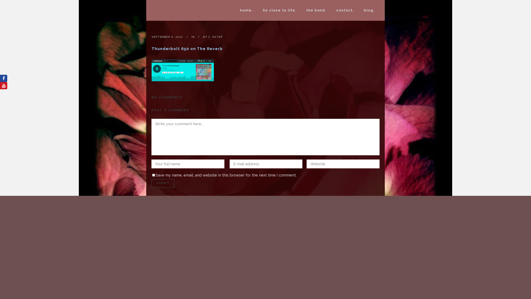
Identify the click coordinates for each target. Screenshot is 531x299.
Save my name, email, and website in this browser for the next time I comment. (226, 175)
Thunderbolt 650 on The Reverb (187, 49)
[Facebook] (3, 78)
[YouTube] (3, 85)
